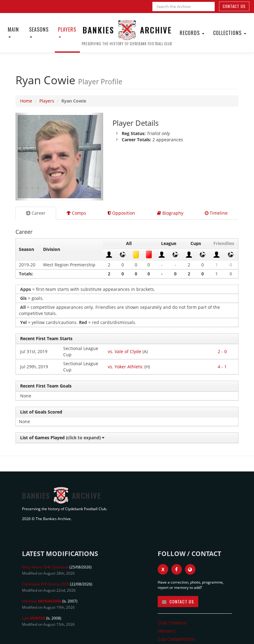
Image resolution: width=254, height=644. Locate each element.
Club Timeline (172, 623)
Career (38, 213)
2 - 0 (222, 351)
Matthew (41, 601)
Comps (78, 213)
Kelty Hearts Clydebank (45, 567)
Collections (228, 33)
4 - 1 (222, 367)
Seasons (39, 29)
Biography (172, 213)
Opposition (123, 213)
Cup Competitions (176, 639)
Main (13, 29)
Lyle (33, 618)
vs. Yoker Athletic (125, 367)
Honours (166, 631)
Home (26, 101)
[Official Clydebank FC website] (190, 569)
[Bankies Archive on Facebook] (176, 569)
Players (67, 29)
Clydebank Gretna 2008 (45, 584)
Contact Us (234, 6)
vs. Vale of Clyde (124, 351)
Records (190, 33)
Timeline (218, 213)
